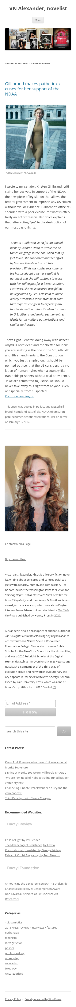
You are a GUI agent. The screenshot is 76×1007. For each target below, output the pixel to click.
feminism (11, 938)
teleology (11, 968)
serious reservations (36, 417)
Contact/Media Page (18, 544)
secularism (11, 963)
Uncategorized (14, 973)
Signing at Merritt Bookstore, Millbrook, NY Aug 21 (36, 772)
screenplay (12, 958)
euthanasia (12, 933)
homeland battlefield (27, 412)
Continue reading (19, 396)
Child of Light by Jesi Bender (22, 840)
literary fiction (14, 943)
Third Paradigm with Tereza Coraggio (28, 798)
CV (54, 687)
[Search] (64, 731)
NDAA (45, 412)
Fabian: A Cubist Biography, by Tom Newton (32, 855)
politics (40, 406)
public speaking (14, 953)
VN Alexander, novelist (38, 8)
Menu (38, 20)
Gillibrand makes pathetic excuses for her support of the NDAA (33, 89)
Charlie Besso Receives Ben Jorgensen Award (32, 889)
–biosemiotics (13, 922)
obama (54, 412)
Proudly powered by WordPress (43, 999)
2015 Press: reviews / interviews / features (31, 927)
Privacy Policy (13, 999)
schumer (17, 417)
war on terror (59, 417)
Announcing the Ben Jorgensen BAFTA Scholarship (36, 883)
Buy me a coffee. (15, 559)
